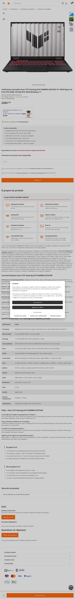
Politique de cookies (20, 316)
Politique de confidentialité (38, 316)
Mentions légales (55, 316)
